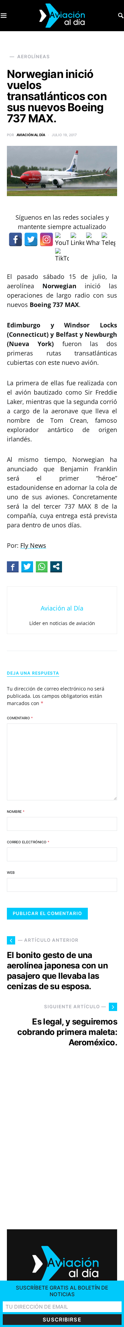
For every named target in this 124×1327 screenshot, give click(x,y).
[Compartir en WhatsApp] (42, 566)
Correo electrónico (28, 842)
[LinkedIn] (77, 239)
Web (11, 872)
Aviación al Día (31, 135)
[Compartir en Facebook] (13, 566)
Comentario (20, 718)
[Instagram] (46, 239)
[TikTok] (62, 255)
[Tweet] (27, 566)
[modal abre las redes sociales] (56, 566)
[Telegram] (108, 239)
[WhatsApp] (93, 239)
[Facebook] (15, 239)
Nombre (15, 811)
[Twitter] (31, 239)
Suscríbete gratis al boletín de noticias (62, 1291)
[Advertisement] (62, 1144)
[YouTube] (62, 239)
